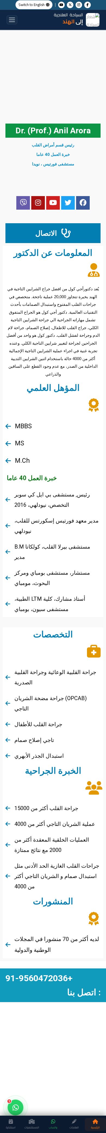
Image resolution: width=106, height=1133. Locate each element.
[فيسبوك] (87, 5)
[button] (12, 19)
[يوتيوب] (61, 5)
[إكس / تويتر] (70, 5)
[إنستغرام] (79, 5)
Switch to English (31, 4)
